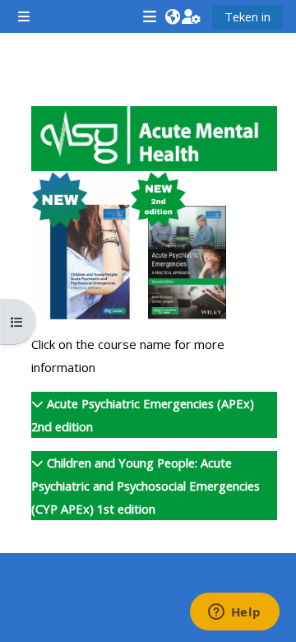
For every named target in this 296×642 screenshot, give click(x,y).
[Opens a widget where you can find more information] (234, 613)
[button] (172, 16)
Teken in (247, 16)
